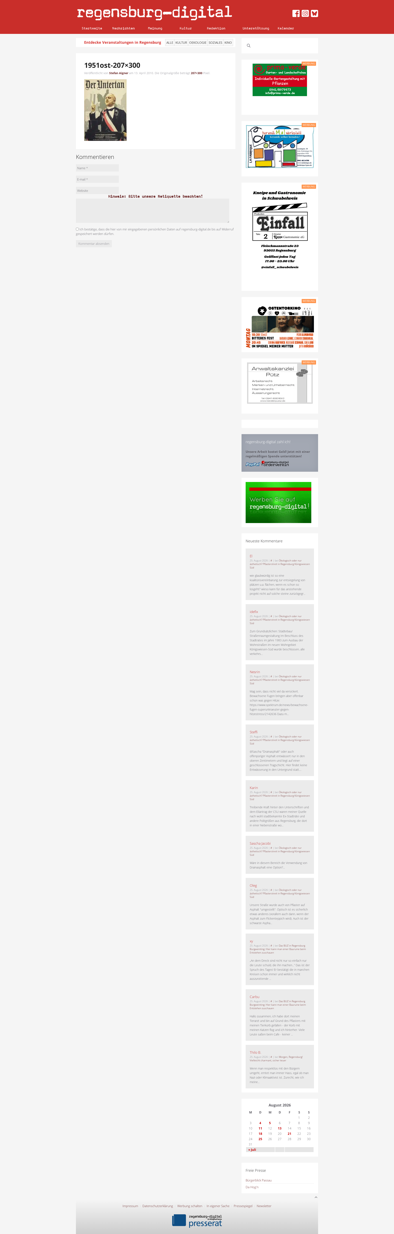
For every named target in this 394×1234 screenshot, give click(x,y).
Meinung (155, 28)
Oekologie (197, 42)
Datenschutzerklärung (157, 1206)
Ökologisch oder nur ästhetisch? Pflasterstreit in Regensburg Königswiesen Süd (280, 564)
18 (260, 1134)
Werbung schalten (189, 1206)
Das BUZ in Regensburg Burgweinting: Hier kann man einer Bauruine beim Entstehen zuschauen (278, 949)
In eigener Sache (218, 1206)
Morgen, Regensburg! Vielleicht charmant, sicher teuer (276, 1058)
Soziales (215, 42)
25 (260, 1139)
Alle (169, 42)
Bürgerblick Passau (259, 1180)
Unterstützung (256, 28)
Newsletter (264, 1206)
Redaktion (216, 28)
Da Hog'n (252, 1187)
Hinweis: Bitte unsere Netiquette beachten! (155, 196)
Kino (228, 42)
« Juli (252, 1150)
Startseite (92, 28)
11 (260, 1128)
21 (289, 1134)
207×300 (196, 73)
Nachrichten (123, 28)
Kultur (186, 28)
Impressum (130, 1206)
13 (280, 1128)
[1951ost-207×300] (105, 109)
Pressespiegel (243, 1206)
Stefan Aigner (118, 73)
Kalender (286, 28)
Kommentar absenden (93, 244)
